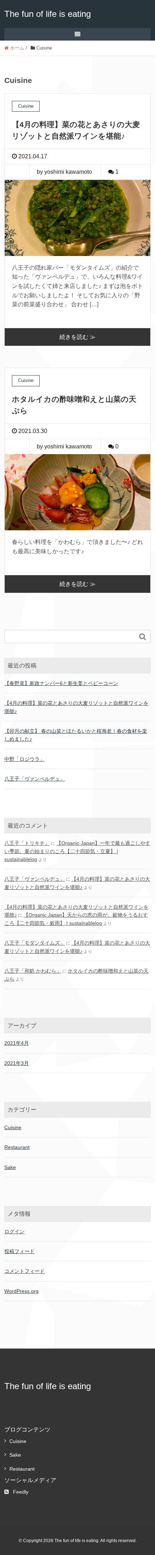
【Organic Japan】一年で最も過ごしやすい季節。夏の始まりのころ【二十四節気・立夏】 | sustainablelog (77, 851)
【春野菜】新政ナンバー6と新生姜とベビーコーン (61, 683)
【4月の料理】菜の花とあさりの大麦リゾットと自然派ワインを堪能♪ (76, 707)
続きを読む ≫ (77, 337)
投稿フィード (19, 1251)
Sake (10, 1167)
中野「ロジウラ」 (24, 759)
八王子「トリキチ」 (27, 843)
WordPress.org (21, 1291)
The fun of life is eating (47, 14)
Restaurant (17, 1147)
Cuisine (12, 1127)
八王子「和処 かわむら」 (32, 971)
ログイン (14, 1231)
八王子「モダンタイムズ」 (34, 943)
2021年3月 (16, 1063)
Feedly (20, 1492)
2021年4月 (16, 1043)
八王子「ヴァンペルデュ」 (34, 779)
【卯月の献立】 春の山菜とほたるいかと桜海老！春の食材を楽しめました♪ (75, 735)
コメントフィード (24, 1271)
